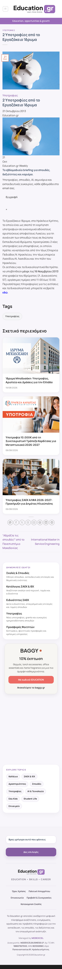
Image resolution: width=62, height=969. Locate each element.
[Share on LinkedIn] (46, 522)
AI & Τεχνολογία (35, 791)
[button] (5, 9)
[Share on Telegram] (52, 522)
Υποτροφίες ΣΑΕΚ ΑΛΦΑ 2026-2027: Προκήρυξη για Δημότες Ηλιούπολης (29, 501)
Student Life (30, 798)
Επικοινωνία (17, 897)
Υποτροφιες (8, 30)
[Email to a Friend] (34, 522)
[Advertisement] (31, 729)
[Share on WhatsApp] (10, 522)
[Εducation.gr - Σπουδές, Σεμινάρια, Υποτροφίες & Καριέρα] (34, 9)
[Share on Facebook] (16, 522)
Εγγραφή (12, 197)
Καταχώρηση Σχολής (31, 904)
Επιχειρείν (14, 806)
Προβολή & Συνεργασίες (39, 897)
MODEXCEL (37, 938)
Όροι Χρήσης (19, 891)
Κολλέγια (13, 776)
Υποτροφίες (12, 316)
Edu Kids (13, 798)
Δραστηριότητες (17, 783)
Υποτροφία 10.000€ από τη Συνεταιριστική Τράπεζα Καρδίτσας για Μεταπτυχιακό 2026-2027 (31, 441)
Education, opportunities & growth (31, 20)
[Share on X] (22, 522)
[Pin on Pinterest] (40, 522)
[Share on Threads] (28, 522)
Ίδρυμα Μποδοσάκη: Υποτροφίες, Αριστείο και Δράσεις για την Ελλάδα (29, 380)
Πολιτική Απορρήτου (39, 891)
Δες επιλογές (31, 852)
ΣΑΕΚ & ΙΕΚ (29, 776)
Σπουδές (36, 783)
